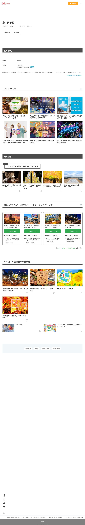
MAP (32, 67)
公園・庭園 (57, 348)
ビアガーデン (72, 248)
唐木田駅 (28, 349)
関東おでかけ (21, 517)
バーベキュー (63, 248)
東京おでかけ (37, 517)
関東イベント (29, 517)
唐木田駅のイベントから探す (70, 517)
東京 (37, 349)
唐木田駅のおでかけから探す (55, 517)
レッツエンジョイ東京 (12, 517)
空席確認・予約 (12, 231)
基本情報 (8, 50)
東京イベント (44, 517)
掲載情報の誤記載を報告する (75, 75)
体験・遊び (46, 349)
